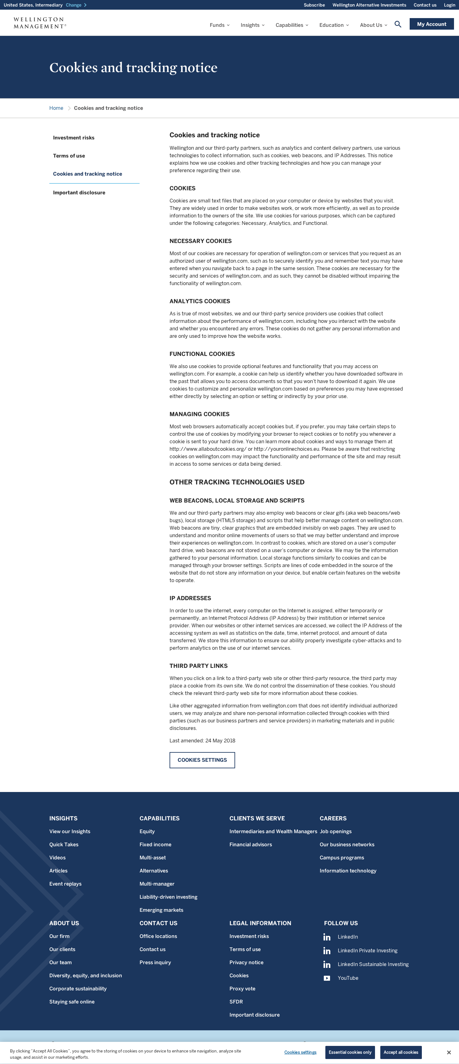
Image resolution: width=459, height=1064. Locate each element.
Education (331, 25)
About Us (371, 25)
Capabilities (289, 25)
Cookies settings (202, 760)
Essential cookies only (350, 1052)
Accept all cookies (401, 1052)
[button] (77, 5)
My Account (432, 24)
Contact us (425, 4)
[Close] (449, 1052)
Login (449, 4)
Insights (250, 25)
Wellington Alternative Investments (369, 4)
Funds (217, 25)
